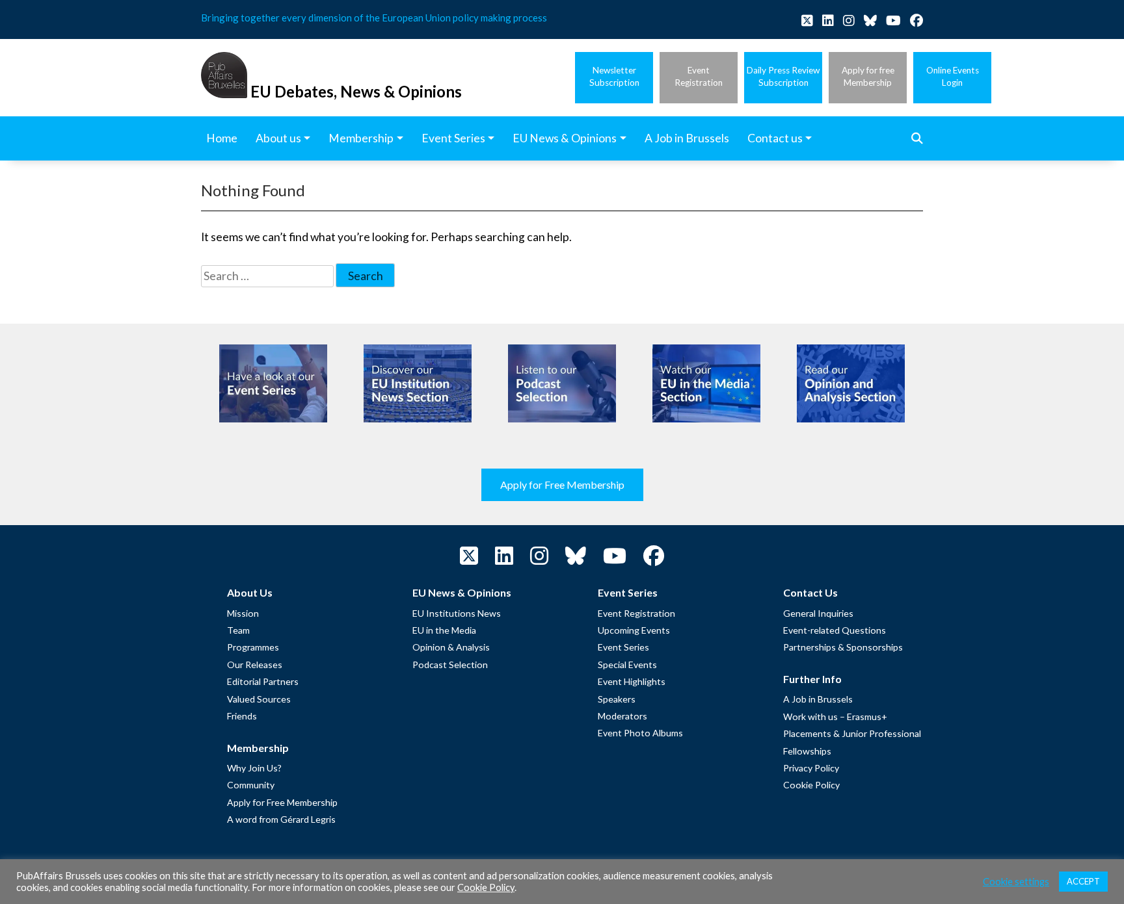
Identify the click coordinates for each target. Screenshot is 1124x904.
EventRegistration (699, 76)
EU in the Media (444, 630)
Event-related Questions (834, 630)
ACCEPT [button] (1083, 881)
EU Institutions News (456, 613)
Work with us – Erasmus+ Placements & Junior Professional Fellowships (852, 733)
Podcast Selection (450, 664)
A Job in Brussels (818, 698)
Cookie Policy (811, 784)
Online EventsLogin (952, 76)
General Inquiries (818, 613)
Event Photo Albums (640, 732)
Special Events (627, 664)
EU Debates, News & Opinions (356, 91)
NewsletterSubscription (614, 76)
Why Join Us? (254, 767)
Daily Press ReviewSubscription (783, 76)
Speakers (617, 698)
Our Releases (254, 664)
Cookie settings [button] (1016, 881)
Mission (243, 613)
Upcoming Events (634, 630)
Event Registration (636, 613)
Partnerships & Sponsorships (843, 646)
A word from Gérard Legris (281, 819)
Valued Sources (259, 698)
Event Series (623, 646)
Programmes (253, 646)
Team (238, 630)
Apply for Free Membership (562, 484)
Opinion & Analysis (451, 646)
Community (250, 784)
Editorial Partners (263, 681)
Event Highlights (631, 681)
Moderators (622, 715)
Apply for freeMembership (868, 76)
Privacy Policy (811, 767)
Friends (242, 715)
